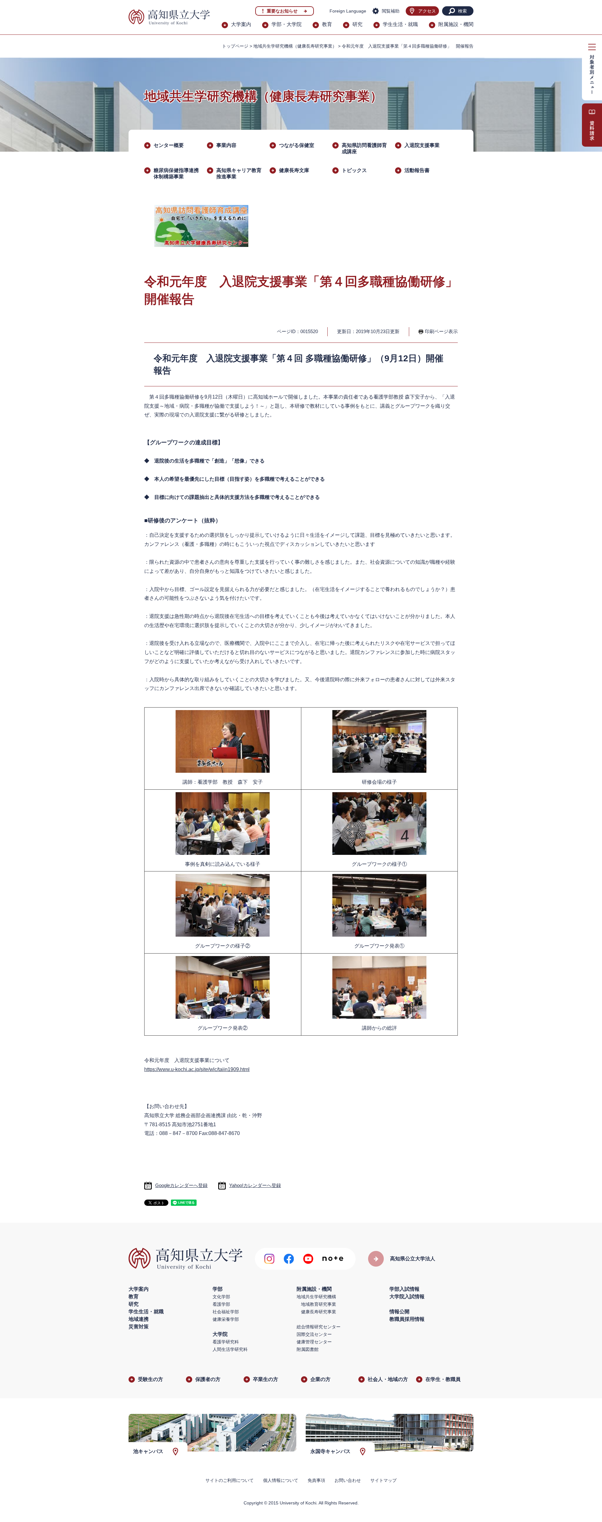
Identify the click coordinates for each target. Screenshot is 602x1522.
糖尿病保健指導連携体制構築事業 (176, 173)
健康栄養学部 (226, 1319)
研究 (357, 24)
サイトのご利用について (229, 1480)
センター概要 (169, 145)
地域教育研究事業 (318, 1304)
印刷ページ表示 (441, 331)
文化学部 (221, 1296)
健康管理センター (314, 1341)
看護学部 (221, 1304)
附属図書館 (308, 1349)
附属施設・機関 (455, 24)
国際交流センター (314, 1334)
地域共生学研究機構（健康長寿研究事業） (295, 46)
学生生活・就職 (400, 24)
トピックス (354, 170)
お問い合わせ (348, 1480)
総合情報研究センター (319, 1326)
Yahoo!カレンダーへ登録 (255, 1185)
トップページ (235, 46)
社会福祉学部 (226, 1311)
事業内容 (226, 145)
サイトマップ (383, 1480)
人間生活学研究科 (230, 1349)
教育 (327, 24)
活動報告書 (417, 170)
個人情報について (280, 1480)
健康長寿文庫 (294, 170)
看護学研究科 (226, 1341)
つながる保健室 (296, 145)
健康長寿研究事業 (318, 1311)
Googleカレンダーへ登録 (181, 1185)
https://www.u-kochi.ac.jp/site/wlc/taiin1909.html (197, 1069)
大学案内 (241, 24)
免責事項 (316, 1480)
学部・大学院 (287, 24)
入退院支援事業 (422, 145)
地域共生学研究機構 (316, 1296)
